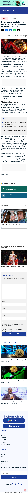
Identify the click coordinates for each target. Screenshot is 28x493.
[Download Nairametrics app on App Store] (14, 426)
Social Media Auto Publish (9, 492)
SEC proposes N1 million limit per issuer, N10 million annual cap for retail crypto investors (13, 402)
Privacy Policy (4, 439)
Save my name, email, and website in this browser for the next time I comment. (13, 324)
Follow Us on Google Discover (20, 35)
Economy (3, 454)
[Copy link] (18, 30)
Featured (11, 178)
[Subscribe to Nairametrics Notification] (25, 490)
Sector (2, 459)
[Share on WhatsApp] (14, 30)
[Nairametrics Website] (8, 10)
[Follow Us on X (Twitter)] (21, 484)
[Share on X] (2, 30)
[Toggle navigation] (24, 10)
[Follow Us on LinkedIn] (15, 484)
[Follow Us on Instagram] (18, 484)
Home (2, 15)
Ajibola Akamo (4, 35)
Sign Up (14, 477)
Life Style (3, 463)
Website (4, 315)
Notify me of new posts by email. (11, 331)
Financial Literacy (4, 461)
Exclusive (3, 452)
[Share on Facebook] (6, 30)
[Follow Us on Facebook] (12, 484)
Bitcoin (3, 178)
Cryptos (5, 15)
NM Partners (3, 442)
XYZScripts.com (20, 492)
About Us (3, 435)
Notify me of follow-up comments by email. (13, 329)
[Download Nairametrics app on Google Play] (14, 420)
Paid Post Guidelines (5, 444)
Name (4, 301)
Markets (2, 456)
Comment (4, 283)
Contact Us (3, 437)
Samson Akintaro (24, 364)
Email (3, 308)
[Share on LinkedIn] (10, 30)
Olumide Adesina (24, 385)
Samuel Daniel (24, 406)
